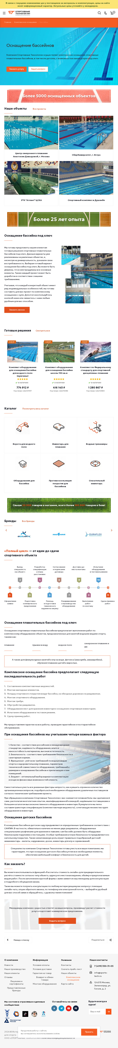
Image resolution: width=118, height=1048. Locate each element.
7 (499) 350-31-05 (103, 966)
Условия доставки (42, 969)
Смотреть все (43, 330)
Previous (6, 530)
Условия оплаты (41, 965)
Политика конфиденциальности (58, 1038)
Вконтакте (54, 1008)
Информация (40, 960)
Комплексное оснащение (73, 978)
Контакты (66, 965)
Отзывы (8, 977)
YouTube (69, 1008)
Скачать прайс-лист (71, 969)
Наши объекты (68, 973)
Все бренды (28, 521)
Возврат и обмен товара (44, 978)
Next (112, 530)
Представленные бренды (16, 989)
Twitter (76, 1008)
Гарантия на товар (42, 973)
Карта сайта (67, 984)
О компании (11, 960)
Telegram (61, 1008)
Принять (89, 1032)
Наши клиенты (12, 973)
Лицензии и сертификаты (16, 982)
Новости (8, 965)
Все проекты (39, 109)
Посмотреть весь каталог (35, 408)
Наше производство (14, 969)
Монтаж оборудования (45, 984)
